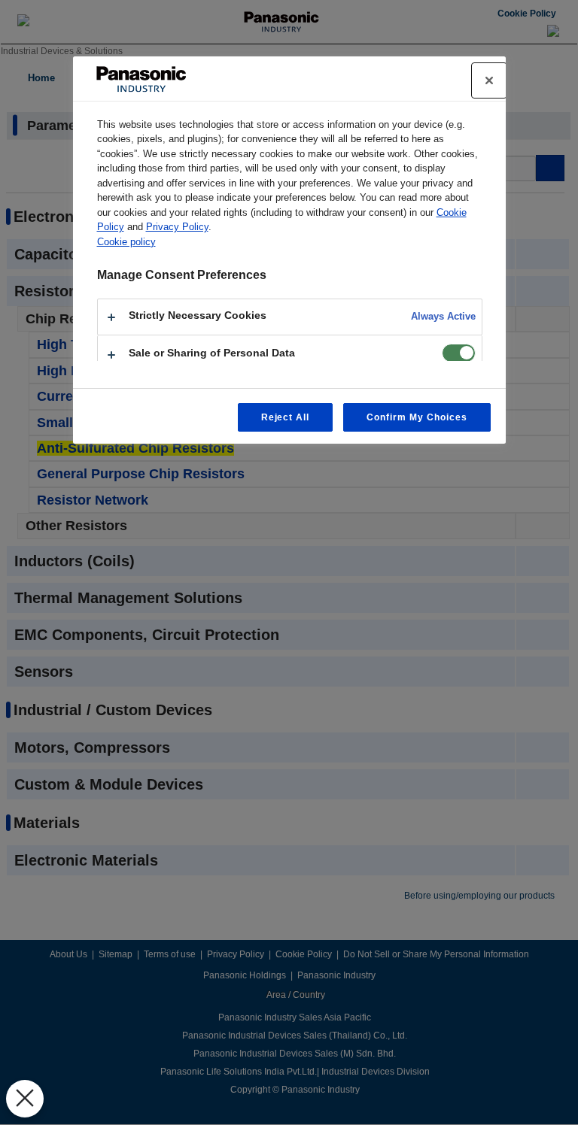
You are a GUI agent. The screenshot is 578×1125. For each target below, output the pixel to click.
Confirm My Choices (417, 417)
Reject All (285, 417)
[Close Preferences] (25, 1098)
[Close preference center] (489, 80)
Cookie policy (126, 241)
